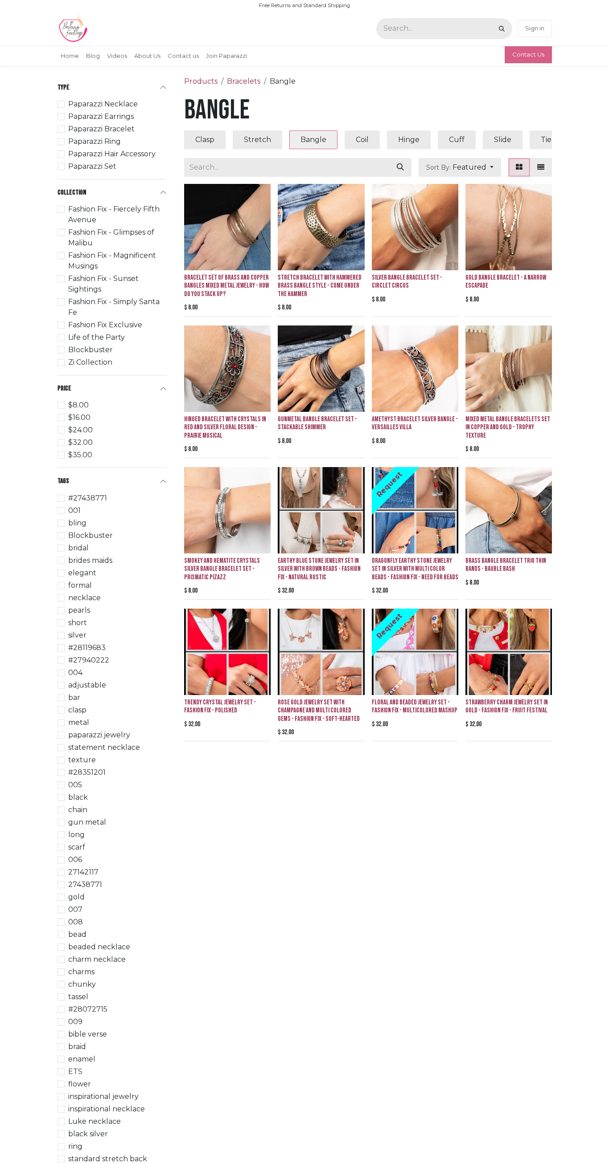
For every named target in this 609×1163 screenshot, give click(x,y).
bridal (78, 547)
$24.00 (80, 430)
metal (78, 722)
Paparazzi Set (92, 166)
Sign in (534, 28)
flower (79, 1083)
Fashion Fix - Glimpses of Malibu (111, 237)
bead (77, 934)
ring (75, 1146)
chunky (82, 984)
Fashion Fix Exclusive (105, 325)
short (77, 622)
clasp (77, 709)
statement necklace (104, 747)
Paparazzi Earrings (101, 116)
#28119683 (87, 647)
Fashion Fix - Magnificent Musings (112, 260)
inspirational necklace (106, 1108)
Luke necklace (94, 1121)
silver (77, 634)
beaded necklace (99, 946)
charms (81, 971)
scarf (76, 846)
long (76, 834)
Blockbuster (90, 350)
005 (75, 784)
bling (77, 522)
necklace (84, 597)
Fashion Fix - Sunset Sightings (103, 283)
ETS (75, 1071)
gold (76, 896)
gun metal (87, 821)
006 (75, 859)
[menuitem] (69, 56)
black (78, 797)
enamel (81, 1058)
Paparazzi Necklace (103, 104)
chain (77, 809)
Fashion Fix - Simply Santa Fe (114, 307)
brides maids (90, 560)
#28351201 (87, 772)
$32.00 (80, 442)
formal (80, 585)
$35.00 (80, 455)
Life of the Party (96, 337)
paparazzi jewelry (99, 734)
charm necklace (97, 959)
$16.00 (79, 417)
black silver (88, 1133)
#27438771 (87, 497)
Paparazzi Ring (94, 141)
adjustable (87, 684)
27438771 (85, 884)
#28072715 (87, 1008)
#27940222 (88, 659)
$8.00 (78, 405)
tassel (78, 996)
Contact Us (528, 54)
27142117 (83, 871)
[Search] (501, 28)
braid (77, 1046)
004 (75, 672)
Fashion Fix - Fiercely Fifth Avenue (114, 214)
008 (75, 921)
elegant (82, 572)
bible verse (87, 1033)
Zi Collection (90, 362)
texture (82, 759)
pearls (79, 610)
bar (74, 697)
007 (75, 909)
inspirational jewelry (103, 1096)
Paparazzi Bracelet (101, 129)
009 (75, 1021)
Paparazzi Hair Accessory (112, 154)
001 (74, 510)
